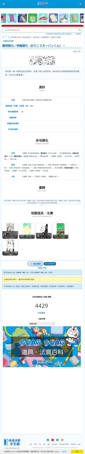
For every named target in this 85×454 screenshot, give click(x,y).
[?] (64, 45)
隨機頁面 (78, 34)
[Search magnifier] (79, 30)
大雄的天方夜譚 (55, 37)
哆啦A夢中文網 (16, 37)
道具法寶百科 (26, 37)
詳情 (50, 272)
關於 (31, 444)
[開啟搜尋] (81, 4)
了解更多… (64, 451)
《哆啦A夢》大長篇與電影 (40, 37)
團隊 (35, 444)
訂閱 (44, 444)
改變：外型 (77, 51)
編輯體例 (70, 286)
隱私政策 (54, 444)
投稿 (79, 444)
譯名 (49, 444)
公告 (40, 444)
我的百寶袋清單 (50, 264)
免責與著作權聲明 (64, 444)
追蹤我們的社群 (10, 279)
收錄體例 (41, 313)
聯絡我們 (73, 444)
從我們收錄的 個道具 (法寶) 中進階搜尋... (59, 34)
